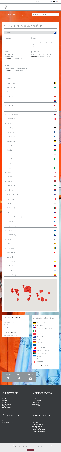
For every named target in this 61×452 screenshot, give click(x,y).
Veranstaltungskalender (38, 431)
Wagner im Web (36, 406)
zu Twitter (33, 46)
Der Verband (16, 7)
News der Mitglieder (7, 422)
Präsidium (7, 327)
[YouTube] (30, 378)
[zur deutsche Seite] (54, 1)
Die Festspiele (35, 404)
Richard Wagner (27, 7)
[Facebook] (19, 378)
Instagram (8, 374)
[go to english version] (50, 1)
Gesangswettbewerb (37, 424)
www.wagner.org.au (17, 70)
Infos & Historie (9, 322)
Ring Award (35, 422)
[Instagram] (8, 378)
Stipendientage (36, 428)
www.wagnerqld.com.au (43, 56)
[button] (42, 300)
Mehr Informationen (42, 446)
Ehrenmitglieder (9, 330)
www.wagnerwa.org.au (18, 58)
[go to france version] (57, 1)
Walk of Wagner (36, 400)
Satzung (6, 324)
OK (30, 449)
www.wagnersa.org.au (18, 42)
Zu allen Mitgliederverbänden (48, 365)
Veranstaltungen (53, 7)
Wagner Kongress (37, 420)
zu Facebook (33, 44)
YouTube (30, 374)
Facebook (19, 374)
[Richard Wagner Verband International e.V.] (5, 7)
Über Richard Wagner (38, 398)
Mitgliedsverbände (10, 332)
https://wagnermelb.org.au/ (44, 42)
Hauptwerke (35, 402)
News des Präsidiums (8, 420)
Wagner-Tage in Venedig (38, 429)
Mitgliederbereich (40, 1)
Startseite (10, 14)
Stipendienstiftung (10, 335)
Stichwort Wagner (37, 426)
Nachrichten (40, 7)
